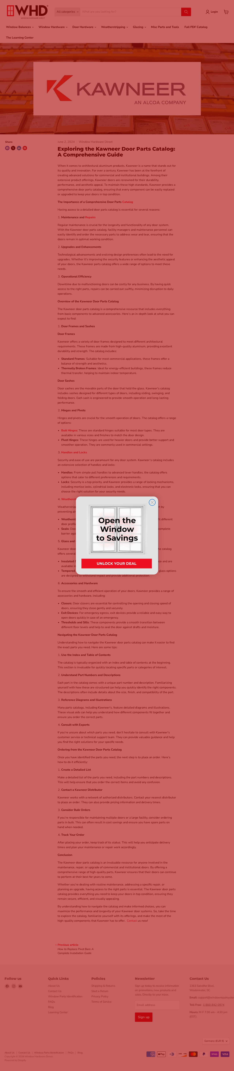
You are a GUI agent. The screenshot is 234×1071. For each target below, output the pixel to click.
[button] (117, 535)
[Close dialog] (152, 502)
